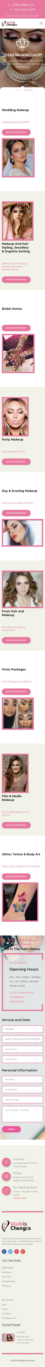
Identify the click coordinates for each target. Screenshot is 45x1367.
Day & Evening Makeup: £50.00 (17, 503)
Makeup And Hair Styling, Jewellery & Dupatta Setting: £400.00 (14, 266)
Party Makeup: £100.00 (13, 451)
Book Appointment (16, 132)
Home (17, 90)
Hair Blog (21, 1332)
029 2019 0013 (25, 9)
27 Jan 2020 (24, 1343)
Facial (4, 1304)
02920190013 (16, 1001)
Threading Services (9, 1318)
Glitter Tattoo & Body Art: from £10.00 (21, 866)
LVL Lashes (6, 1313)
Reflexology (6, 1286)
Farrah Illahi (24, 1337)
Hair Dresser (6, 1272)
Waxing (5, 1309)
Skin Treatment (8, 1300)
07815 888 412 (23, 5)
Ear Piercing (6, 1277)
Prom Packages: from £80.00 (16, 681)
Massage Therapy (8, 1281)
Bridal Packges (7, 1268)
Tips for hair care (26, 1340)
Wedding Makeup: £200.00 (15, 122)
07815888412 (16, 997)
